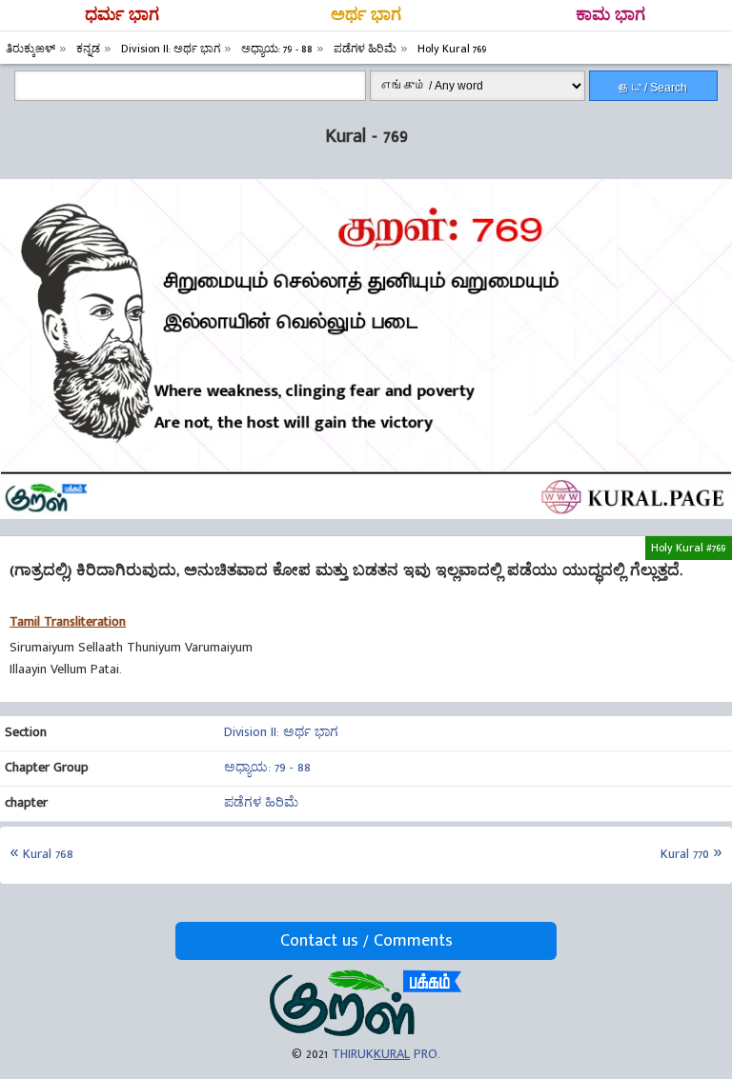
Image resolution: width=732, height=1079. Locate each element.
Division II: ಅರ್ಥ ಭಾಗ (281, 732)
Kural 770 (685, 854)
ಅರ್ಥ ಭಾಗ (366, 15)
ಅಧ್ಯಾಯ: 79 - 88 (267, 767)
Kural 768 (48, 854)
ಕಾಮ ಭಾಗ (610, 15)
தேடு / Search (653, 87)
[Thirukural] (365, 1032)
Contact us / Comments (366, 941)
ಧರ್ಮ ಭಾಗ (122, 15)
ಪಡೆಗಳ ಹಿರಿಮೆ (261, 802)
